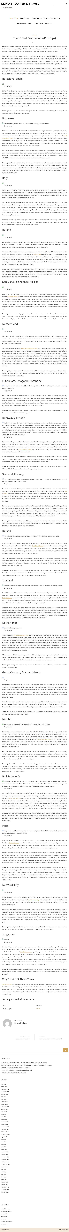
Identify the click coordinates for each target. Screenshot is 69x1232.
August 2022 (4, 1167)
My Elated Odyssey (25, 449)
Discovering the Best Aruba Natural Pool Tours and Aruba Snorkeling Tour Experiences (24, 1062)
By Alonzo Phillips (29, 42)
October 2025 (4, 1094)
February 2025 (4, 1101)
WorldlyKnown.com (25, 952)
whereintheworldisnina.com (29, 348)
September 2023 (5, 1134)
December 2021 (5, 1187)
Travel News (38, 24)
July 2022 (3, 1169)
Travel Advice (37, 18)
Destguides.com (7, 598)
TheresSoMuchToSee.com (21, 635)
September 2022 (5, 1164)
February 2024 (4, 1122)
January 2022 (4, 1184)
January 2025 (4, 1104)
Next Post (50, 1037)
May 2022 (3, 1174)
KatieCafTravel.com (15, 798)
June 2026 (3, 1084)
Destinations (6, 1008)
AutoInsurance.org (33, 900)
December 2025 (5, 1089)
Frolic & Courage (14, 843)
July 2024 (3, 1114)
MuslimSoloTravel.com (44, 739)
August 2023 (4, 1137)
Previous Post (22, 1037)
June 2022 (3, 1172)
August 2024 (4, 1112)
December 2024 (5, 1106)
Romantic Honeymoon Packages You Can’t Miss (13, 1072)
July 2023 (3, 1139)
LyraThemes (65, 1229)
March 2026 (4, 1086)
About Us (48, 24)
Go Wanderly (37, 254)
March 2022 (4, 1179)
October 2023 (4, 1132)
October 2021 (4, 1192)
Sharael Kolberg (7, 984)
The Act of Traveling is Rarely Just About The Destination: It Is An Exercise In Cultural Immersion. (26, 1065)
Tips (11, 1008)
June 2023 (3, 1142)
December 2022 (5, 1157)
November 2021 (5, 1189)
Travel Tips (13, 18)
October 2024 (4, 1109)
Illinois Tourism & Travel (20, 4)
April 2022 (3, 1177)
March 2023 (4, 1149)
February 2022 (4, 1182)
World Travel (24, 18)
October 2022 (4, 1162)
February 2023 (4, 1152)
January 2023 (4, 1154)
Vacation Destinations (52, 18)
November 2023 (5, 1129)
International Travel (24, 24)
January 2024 (4, 1124)
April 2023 (3, 1147)
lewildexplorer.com (13, 296)
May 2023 (3, 1144)
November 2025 (5, 1091)
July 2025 (3, 1096)
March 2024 (4, 1119)
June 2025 (3, 1099)
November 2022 (5, 1159)
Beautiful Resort (5, 1209)
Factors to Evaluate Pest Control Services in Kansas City (16, 1067)
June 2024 (3, 1117)
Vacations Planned (37, 546)
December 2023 (5, 1127)
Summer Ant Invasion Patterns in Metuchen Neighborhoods (16, 1070)
